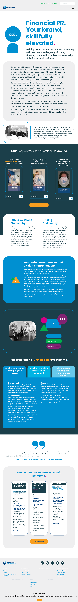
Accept (39, 599)
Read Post (16, 530)
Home (4, 14)
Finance (22, 485)
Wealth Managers (52, 3)
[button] (14, 180)
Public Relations (18, 488)
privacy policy (45, 595)
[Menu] (73, 8)
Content (16, 484)
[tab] (14, 371)
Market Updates (18, 486)
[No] (76, 597)
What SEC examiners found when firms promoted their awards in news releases (38, 502)
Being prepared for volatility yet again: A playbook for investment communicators (59, 500)
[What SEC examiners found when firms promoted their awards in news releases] (39, 490)
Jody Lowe (16, 500)
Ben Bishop (18, 498)
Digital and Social (18, 484)
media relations (25, 77)
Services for (43, 3)
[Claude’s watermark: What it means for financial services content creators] (19, 493)
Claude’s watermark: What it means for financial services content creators (19, 507)
